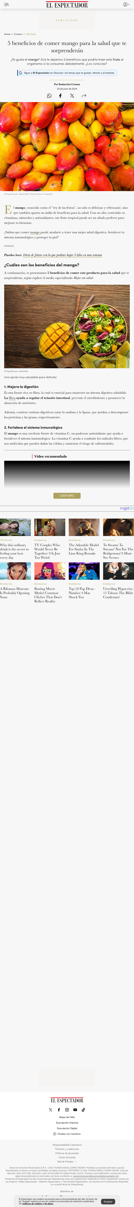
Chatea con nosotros (69, 1133)
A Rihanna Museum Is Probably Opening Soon (14, 592)
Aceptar (108, 1201)
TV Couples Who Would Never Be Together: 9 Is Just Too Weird (47, 551)
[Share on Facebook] (60, 96)
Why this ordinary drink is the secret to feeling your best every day (14, 551)
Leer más (67, 495)
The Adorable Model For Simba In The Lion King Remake (84, 549)
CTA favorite (6, 540)
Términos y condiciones (67, 1149)
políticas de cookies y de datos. (38, 1203)
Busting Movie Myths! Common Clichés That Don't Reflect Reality (48, 594)
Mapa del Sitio (67, 1117)
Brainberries (40, 540)
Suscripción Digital (67, 1128)
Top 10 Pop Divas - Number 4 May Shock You (82, 592)
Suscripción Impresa (67, 1122)
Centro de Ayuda (67, 1157)
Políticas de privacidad (67, 1153)
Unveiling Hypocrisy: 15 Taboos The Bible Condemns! (118, 592)
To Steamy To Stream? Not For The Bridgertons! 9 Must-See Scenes (118, 551)
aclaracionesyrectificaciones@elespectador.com (96, 1176)
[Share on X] (72, 96)
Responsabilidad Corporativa (67, 1145)
